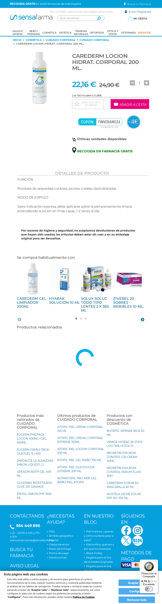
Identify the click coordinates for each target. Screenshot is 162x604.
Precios (53, 540)
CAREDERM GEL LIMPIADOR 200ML (31, 302)
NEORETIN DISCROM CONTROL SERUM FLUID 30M (124, 472)
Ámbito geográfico (61, 535)
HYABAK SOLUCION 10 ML (64, 300)
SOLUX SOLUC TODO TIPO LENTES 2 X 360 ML (95, 304)
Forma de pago (59, 553)
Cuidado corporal (60, 39)
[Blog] (138, 540)
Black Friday (94, 553)
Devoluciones (58, 557)
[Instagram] (138, 530)
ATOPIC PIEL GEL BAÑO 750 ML (79, 460)
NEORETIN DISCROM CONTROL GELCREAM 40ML (122, 457)
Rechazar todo (137, 599)
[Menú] (155, 562)
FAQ (52, 531)
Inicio (17, 39)
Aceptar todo (137, 582)
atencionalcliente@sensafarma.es (91, 11)
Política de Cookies (84, 597)
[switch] (149, 589)
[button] (132, 82)
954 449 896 (58, 11)
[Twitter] (126, 540)
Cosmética (33, 39)
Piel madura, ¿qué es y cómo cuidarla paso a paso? (98, 536)
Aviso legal (24, 565)
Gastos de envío (59, 544)
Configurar (136, 591)
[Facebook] (126, 530)
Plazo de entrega (60, 548)
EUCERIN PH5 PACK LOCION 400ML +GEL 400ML (31, 438)
